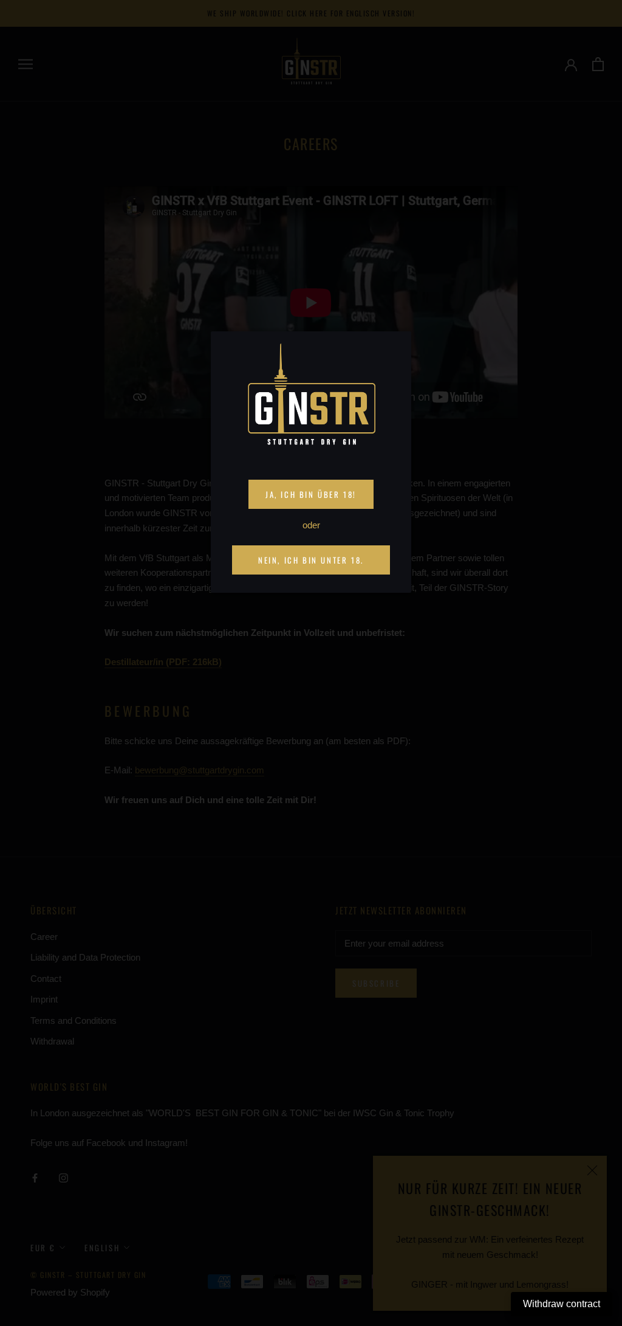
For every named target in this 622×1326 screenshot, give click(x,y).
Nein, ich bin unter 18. (311, 560)
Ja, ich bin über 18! (311, 494)
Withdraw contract (561, 1304)
